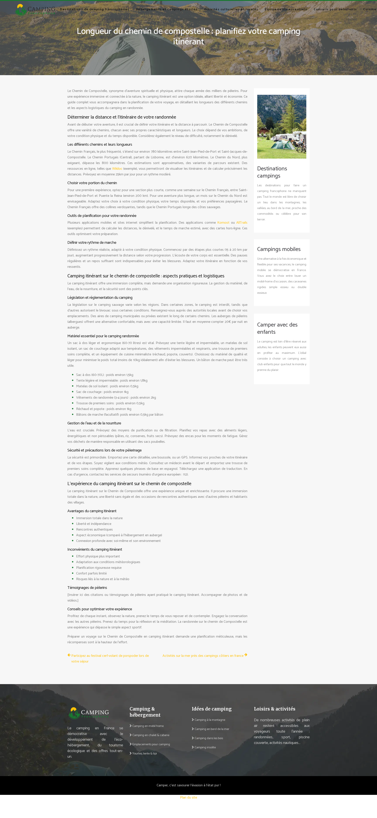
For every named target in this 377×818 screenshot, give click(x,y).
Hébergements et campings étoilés (166, 9)
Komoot (224, 223)
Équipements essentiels (286, 9)
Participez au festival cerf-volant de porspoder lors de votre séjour (110, 658)
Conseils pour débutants (335, 9)
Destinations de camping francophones (94, 9)
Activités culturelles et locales (231, 9)
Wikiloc (117, 169)
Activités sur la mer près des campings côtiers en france (203, 656)
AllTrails (241, 223)
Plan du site (188, 798)
